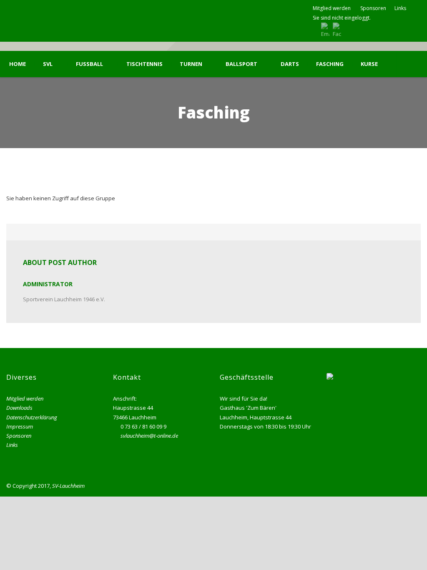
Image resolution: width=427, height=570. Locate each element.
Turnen (191, 64)
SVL (48, 64)
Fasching (330, 64)
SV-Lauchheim (68, 485)
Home (17, 64)
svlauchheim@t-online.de (149, 435)
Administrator (48, 284)
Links (400, 8)
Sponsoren (373, 8)
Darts (290, 64)
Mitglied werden (332, 8)
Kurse (369, 64)
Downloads (19, 407)
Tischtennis (144, 64)
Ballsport (241, 64)
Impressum (19, 426)
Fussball (89, 64)
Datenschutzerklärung (31, 417)
